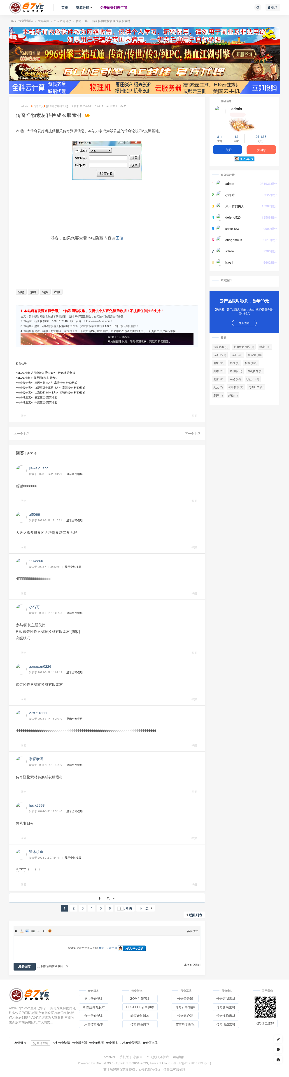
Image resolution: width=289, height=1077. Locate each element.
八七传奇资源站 (130, 1042)
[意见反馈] (278, 1059)
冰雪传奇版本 (93, 1024)
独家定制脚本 (140, 1015)
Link (33, 931)
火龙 (218, 387)
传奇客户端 (185, 1015)
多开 (218, 395)
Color (21, 931)
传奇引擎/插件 (185, 1007)
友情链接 (20, 1042)
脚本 (218, 371)
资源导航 (82, 7)
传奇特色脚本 (140, 1024)
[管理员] (244, 124)
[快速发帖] (278, 1039)
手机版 (124, 1056)
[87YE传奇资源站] (26, 7)
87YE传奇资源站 (22, 21)
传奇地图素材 (225, 1024)
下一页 (144, 908)
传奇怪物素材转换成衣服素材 (111, 21)
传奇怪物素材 (225, 1015)
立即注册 (111, 948)
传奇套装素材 (225, 1007)
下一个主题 (192, 433)
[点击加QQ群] (278, 1049)
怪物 (21, 292)
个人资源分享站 (158, 1056)
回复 (120, 238)
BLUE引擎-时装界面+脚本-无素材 (37, 377)
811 (220, 136)
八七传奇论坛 (61, 1042)
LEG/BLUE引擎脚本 (140, 1007)
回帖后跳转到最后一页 (54, 966)
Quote (38, 931)
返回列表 (195, 914)
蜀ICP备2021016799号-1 (191, 1063)
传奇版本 (235, 387)
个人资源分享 (62, 21)
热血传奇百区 (244, 346)
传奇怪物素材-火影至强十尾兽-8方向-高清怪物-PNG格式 (51, 387)
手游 (235, 379)
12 (236, 136)
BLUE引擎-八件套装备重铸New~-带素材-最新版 (46, 372)
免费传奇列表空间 (113, 7)
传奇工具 (82, 21)
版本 (251, 363)
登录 (273, 7)
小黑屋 (137, 1056)
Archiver (109, 1056)
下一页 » (107, 898)
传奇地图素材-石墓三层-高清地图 (37, 397)
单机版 (236, 371)
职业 (252, 379)
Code (44, 931)
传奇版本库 (150, 1042)
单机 (234, 363)
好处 (233, 395)
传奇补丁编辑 (185, 1024)
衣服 (57, 292)
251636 (261, 136)
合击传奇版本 (93, 1015)
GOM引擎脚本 (140, 998)
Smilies (50, 931)
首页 (64, 7)
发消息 (261, 149)
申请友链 (42, 1043)
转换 (45, 292)
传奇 (219, 355)
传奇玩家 (220, 346)
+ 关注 (227, 149)
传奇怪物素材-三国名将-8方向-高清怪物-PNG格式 (47, 382)
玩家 (264, 346)
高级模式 (192, 931)
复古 (218, 379)
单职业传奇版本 (94, 1007)
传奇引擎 (256, 387)
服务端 (255, 355)
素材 (33, 292)
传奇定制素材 (225, 998)
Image (27, 931)
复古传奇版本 (93, 998)
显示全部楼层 (74, 474)
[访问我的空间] (220, 111)
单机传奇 (254, 371)
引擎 (218, 363)
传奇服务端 (79, 1042)
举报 (194, 415)
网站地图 (179, 1056)
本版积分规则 (192, 964)
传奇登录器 (185, 998)
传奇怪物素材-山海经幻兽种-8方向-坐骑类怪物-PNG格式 (51, 392)
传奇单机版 (96, 1042)
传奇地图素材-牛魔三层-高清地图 (37, 402)
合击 (236, 355)
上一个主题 (21, 433)
